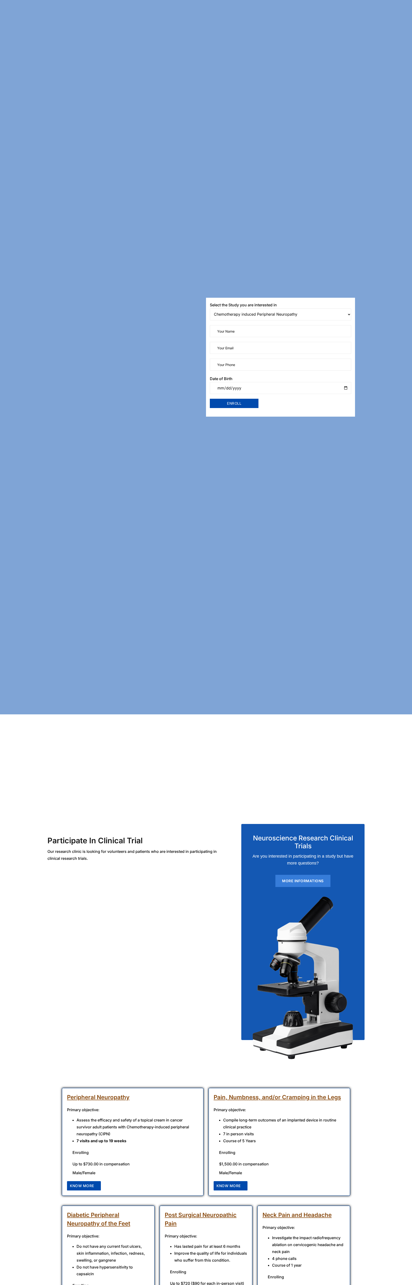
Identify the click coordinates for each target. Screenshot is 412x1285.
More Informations (303, 881)
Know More (82, 1186)
